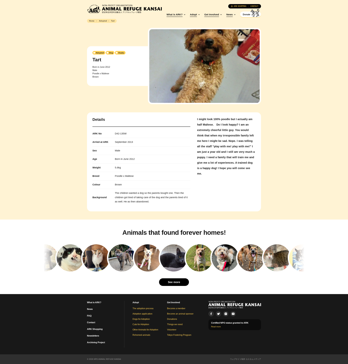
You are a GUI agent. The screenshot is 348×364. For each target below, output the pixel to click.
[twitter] (218, 314)
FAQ (89, 316)
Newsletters (93, 336)
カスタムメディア (253, 359)
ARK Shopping (95, 329)
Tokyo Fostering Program (179, 335)
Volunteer (171, 329)
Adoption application (142, 314)
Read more (216, 327)
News (229, 14)
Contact (91, 322)
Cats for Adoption (141, 324)
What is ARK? (175, 14)
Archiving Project (96, 342)
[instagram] (226, 314)
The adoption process (143, 308)
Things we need (175, 324)
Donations (172, 319)
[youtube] (233, 314)
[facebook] (211, 314)
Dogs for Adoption (141, 319)
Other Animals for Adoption (145, 329)
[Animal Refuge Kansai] (124, 8)
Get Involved (211, 14)
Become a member (176, 308)
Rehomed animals (141, 335)
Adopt (193, 14)
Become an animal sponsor (180, 314)
